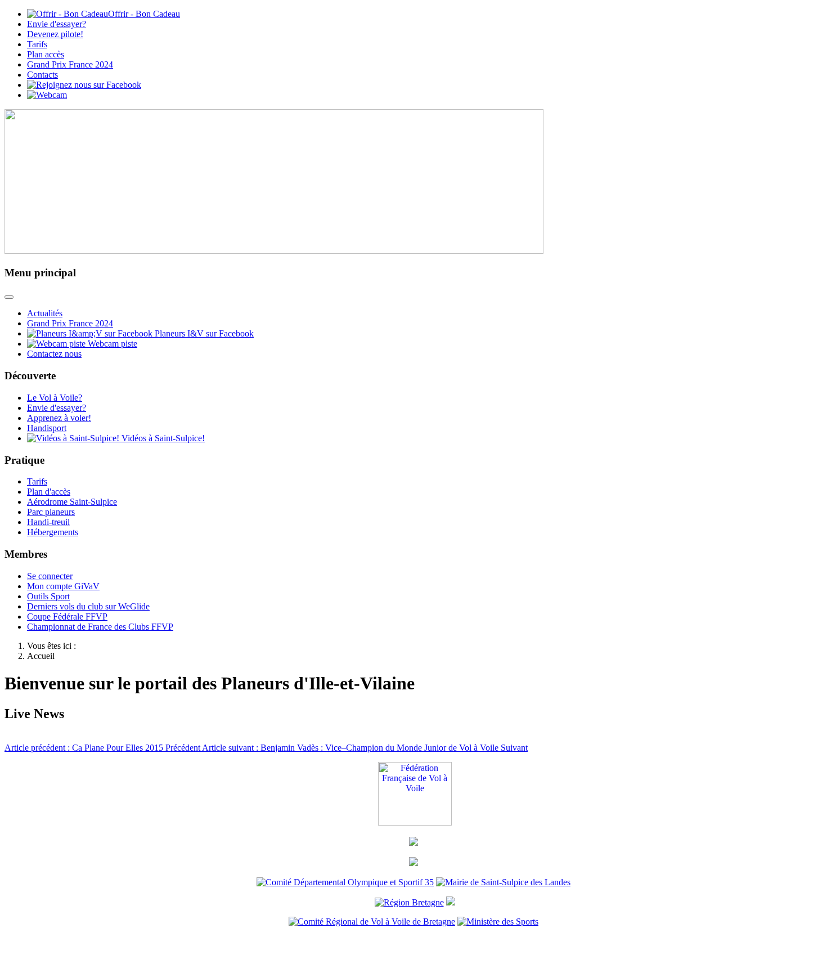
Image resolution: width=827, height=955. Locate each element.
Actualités (44, 313)
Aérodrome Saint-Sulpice (72, 501)
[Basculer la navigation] (9, 297)
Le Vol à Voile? (54, 397)
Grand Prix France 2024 (70, 64)
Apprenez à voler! (59, 418)
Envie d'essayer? (56, 24)
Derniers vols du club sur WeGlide (88, 606)
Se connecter (50, 576)
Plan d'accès (48, 491)
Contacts (42, 74)
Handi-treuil (48, 522)
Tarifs (37, 44)
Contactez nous (54, 353)
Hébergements (52, 532)
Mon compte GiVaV (63, 586)
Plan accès (45, 54)
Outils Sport (48, 596)
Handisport (46, 428)
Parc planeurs (51, 512)
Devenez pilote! (55, 34)
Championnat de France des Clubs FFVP (100, 626)
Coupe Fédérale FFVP (67, 616)
